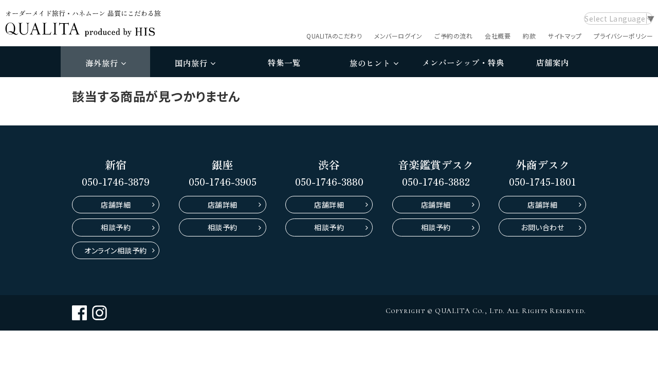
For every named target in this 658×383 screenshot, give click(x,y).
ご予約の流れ (453, 35)
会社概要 (497, 35)
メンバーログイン (398, 35)
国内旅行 (191, 62)
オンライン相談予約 (115, 250)
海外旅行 (101, 62)
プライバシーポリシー (623, 35)
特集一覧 (284, 62)
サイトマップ (564, 35)
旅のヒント (370, 62)
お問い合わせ (542, 227)
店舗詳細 (116, 204)
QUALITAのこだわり (334, 35)
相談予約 (116, 227)
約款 (529, 35)
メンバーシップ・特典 (463, 62)
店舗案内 (552, 62)
